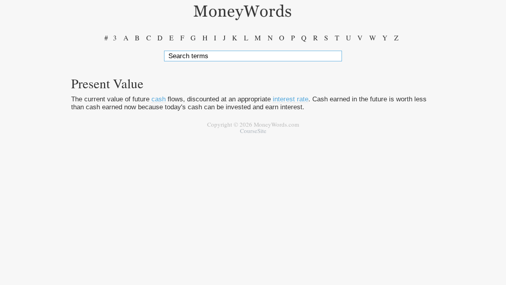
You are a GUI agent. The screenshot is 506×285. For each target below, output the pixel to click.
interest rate (290, 99)
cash (158, 99)
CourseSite (253, 131)
